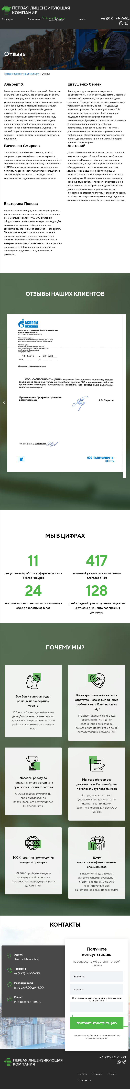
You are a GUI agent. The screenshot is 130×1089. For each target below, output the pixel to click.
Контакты (84, 1080)
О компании (34, 19)
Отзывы (59, 19)
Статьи (104, 19)
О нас (111, 1074)
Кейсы (82, 19)
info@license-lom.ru (27, 1001)
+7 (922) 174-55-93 (27, 973)
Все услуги (7, 19)
